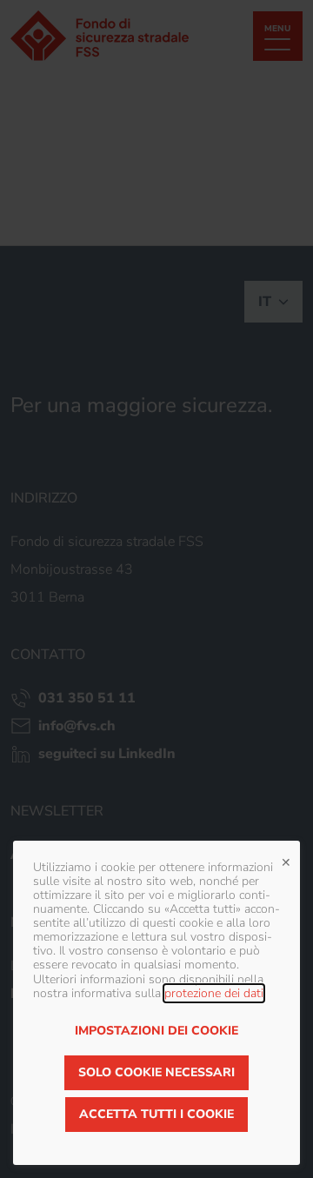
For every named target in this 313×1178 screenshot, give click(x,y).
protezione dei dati (213, 993)
